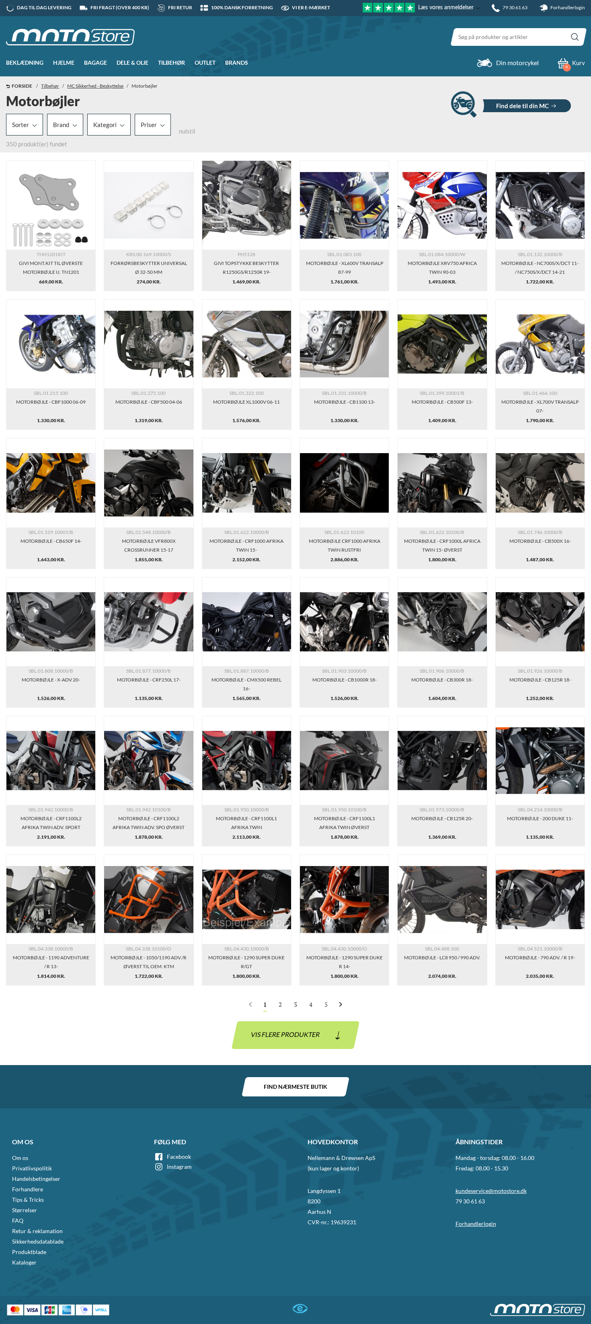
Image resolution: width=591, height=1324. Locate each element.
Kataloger (24, 1262)
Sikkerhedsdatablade (38, 1241)
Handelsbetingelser (36, 1178)
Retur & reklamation (37, 1231)
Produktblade (29, 1251)
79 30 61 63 (470, 1201)
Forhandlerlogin (567, 7)
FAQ (17, 1220)
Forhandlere (27, 1189)
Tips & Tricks (28, 1199)
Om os (20, 1157)
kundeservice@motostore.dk (491, 1190)
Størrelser (24, 1210)
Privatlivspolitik (32, 1168)
